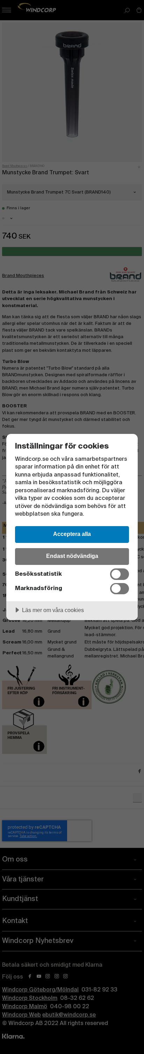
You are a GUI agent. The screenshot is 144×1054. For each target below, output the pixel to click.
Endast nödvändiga (72, 556)
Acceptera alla (72, 534)
